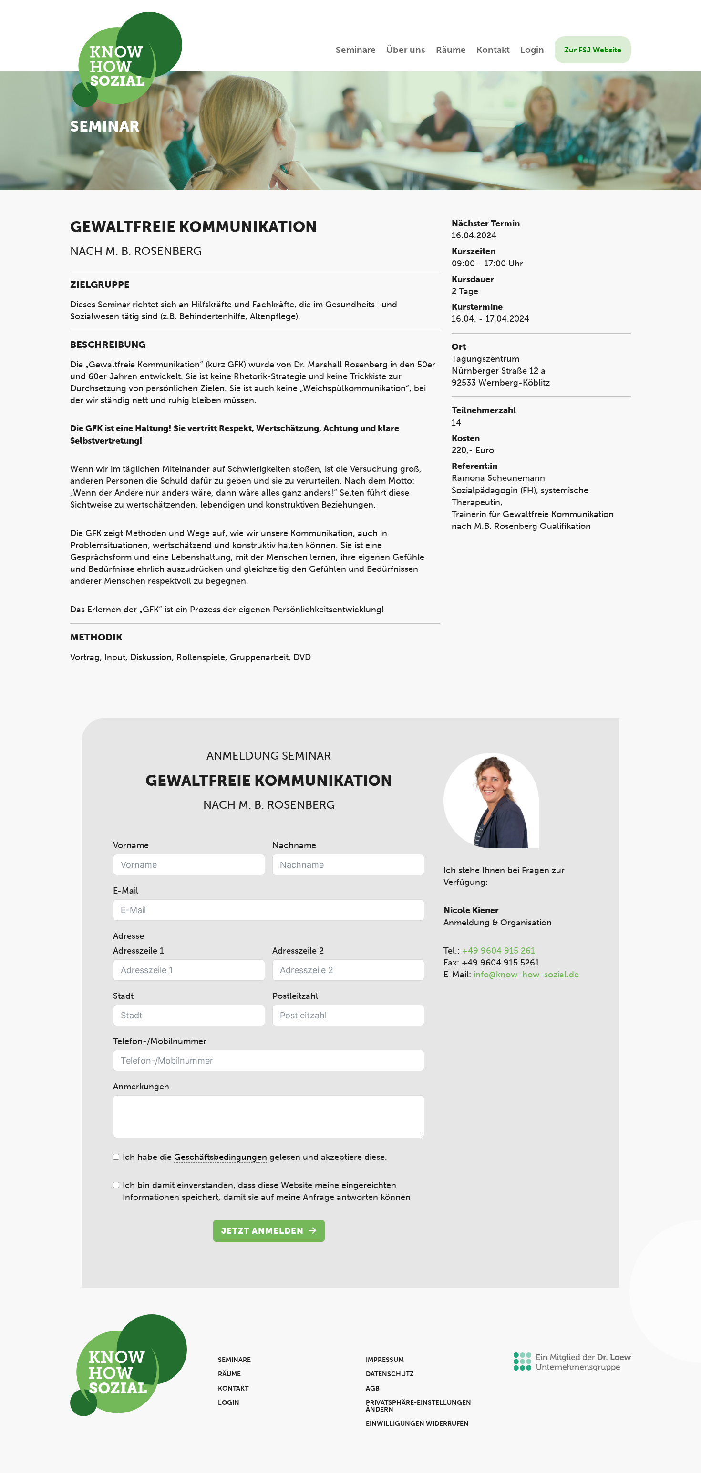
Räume (451, 51)
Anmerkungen (141, 1086)
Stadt (123, 996)
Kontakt (493, 51)
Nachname (294, 845)
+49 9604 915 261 (498, 950)
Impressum (385, 1360)
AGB (373, 1388)
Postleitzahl (295, 996)
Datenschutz (390, 1374)
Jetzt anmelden (262, 1231)
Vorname (131, 845)
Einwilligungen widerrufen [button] (417, 1424)
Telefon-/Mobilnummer (159, 1041)
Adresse (128, 936)
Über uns (405, 51)
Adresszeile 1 (138, 950)
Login (532, 51)
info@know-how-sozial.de (526, 974)
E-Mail (125, 890)
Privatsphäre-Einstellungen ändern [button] (418, 1406)
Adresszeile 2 (298, 950)
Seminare (356, 51)
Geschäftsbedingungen (220, 1157)
